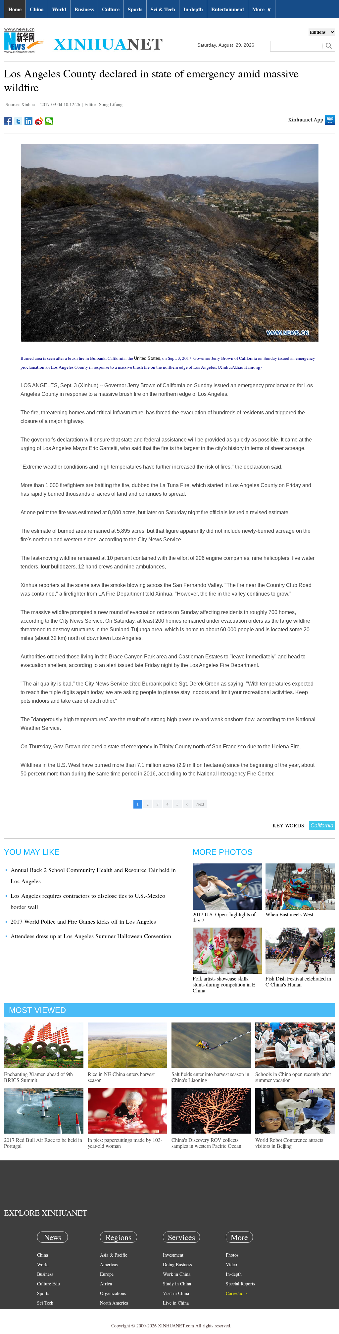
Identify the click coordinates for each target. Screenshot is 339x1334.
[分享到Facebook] (8, 121)
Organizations (113, 1293)
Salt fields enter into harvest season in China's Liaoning (210, 1076)
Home (15, 9)
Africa (106, 1283)
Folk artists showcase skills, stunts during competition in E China (224, 984)
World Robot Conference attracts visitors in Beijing (289, 1142)
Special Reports (240, 1283)
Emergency (173, 1312)
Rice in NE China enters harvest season (121, 1076)
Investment (173, 1255)
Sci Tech (45, 1303)
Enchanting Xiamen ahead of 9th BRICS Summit (38, 1076)
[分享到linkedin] (28, 121)
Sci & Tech (163, 9)
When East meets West (289, 914)
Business (84, 9)
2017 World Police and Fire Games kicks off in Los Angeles (83, 921)
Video (231, 1264)
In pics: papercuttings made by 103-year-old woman (125, 1142)
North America (114, 1303)
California (322, 825)
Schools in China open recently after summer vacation (293, 1076)
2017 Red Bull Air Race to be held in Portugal (43, 1142)
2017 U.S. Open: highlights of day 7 (224, 917)
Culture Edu (48, 1283)
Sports (135, 9)
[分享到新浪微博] (39, 121)
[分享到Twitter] (18, 121)
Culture (111, 9)
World (59, 9)
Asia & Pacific (113, 1255)
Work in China (176, 1274)
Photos (232, 1255)
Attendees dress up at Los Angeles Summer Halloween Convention (91, 936)
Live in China (176, 1303)
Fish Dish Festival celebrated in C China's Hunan (298, 981)
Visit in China (176, 1293)
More (261, 9)
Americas (109, 1264)
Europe (107, 1274)
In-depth (193, 9)
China (37, 9)
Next (200, 804)
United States (147, 358)
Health (43, 1312)
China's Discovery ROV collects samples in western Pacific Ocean (206, 1142)
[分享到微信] (49, 121)
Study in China (177, 1283)
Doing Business (177, 1264)
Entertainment (227, 9)
